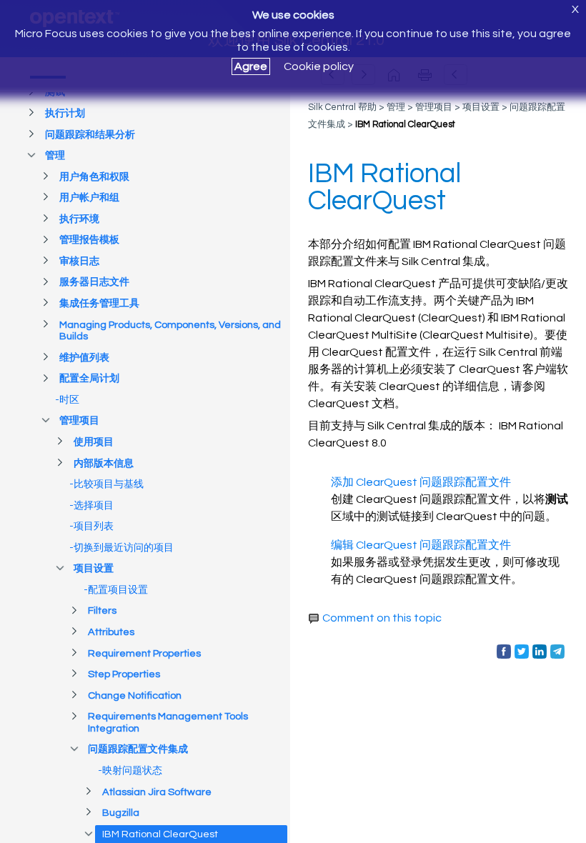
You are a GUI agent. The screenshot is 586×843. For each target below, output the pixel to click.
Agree (250, 66)
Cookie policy (319, 66)
